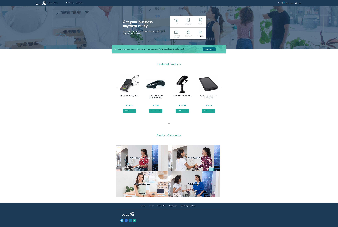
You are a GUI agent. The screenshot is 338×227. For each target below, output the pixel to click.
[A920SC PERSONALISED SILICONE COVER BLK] (155, 84)
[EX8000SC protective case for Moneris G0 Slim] (208, 84)
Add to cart (129, 111)
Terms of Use (161, 205)
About (151, 205)
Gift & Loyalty (194, 184)
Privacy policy (173, 205)
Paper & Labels (194, 158)
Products (69, 3)
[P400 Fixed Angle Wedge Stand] (129, 84)
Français (299, 3)
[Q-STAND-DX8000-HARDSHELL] (182, 84)
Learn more (209, 49)
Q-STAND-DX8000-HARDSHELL (182, 96)
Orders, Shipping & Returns (189, 205)
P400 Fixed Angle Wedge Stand (129, 96)
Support (143, 205)
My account (291, 3)
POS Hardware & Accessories (142, 158)
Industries (79, 3)
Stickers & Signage (142, 184)
